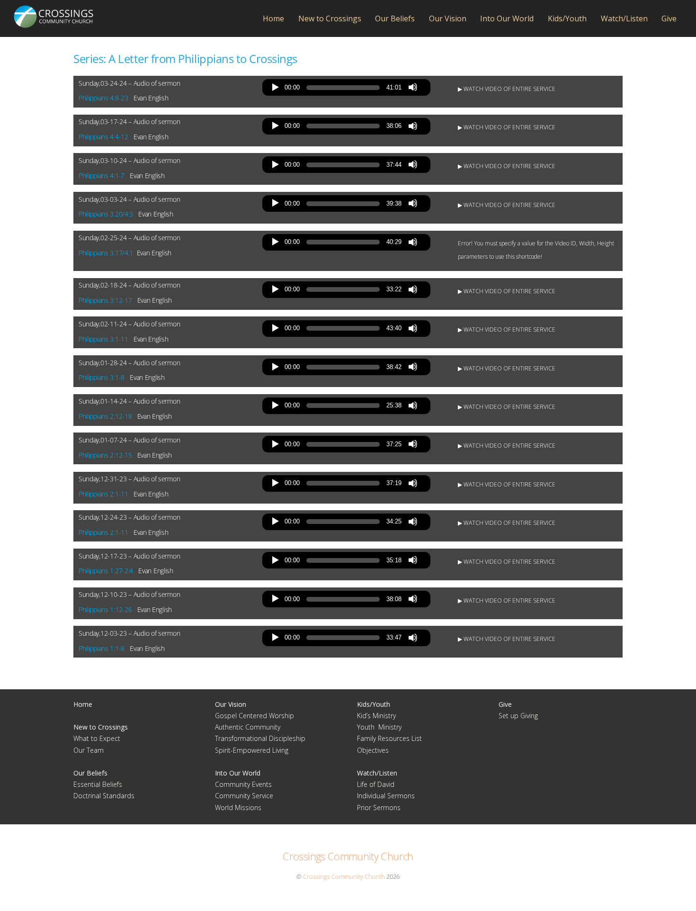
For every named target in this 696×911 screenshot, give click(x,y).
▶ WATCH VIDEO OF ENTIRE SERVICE (506, 89)
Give (669, 18)
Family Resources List (389, 738)
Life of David (375, 784)
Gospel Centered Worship (254, 715)
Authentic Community (247, 726)
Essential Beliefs (97, 784)
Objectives (373, 750)
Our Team (88, 750)
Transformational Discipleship (260, 738)
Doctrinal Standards (103, 795)
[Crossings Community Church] (53, 23)
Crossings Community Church (344, 876)
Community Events (243, 784)
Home (273, 18)
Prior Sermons (379, 807)
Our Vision (447, 18)
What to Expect (96, 738)
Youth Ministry (379, 726)
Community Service (244, 795)
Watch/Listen (624, 18)
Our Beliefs (395, 18)
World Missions (238, 807)
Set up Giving (518, 715)
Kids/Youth (567, 18)
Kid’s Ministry (376, 715)
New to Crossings (329, 18)
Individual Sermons (386, 795)
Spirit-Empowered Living (251, 750)
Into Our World (507, 18)
